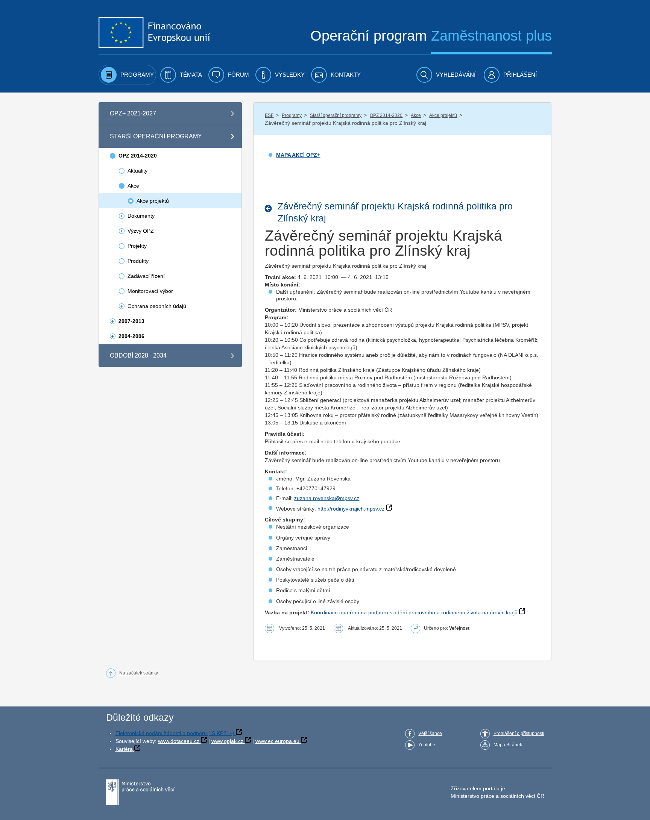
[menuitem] (127, 75)
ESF (269, 115)
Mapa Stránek (508, 744)
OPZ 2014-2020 (386, 115)
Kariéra (124, 749)
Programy (292, 115)
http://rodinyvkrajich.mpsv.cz (350, 509)
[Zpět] (270, 208)
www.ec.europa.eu (277, 741)
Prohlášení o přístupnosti (519, 733)
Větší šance (430, 733)
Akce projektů (443, 115)
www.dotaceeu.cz (178, 741)
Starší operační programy (335, 115)
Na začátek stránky (138, 673)
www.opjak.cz (227, 741)
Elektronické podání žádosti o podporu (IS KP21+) (174, 733)
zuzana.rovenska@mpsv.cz (326, 498)
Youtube (426, 744)
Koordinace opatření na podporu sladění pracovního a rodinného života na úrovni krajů (414, 612)
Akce (416, 115)
